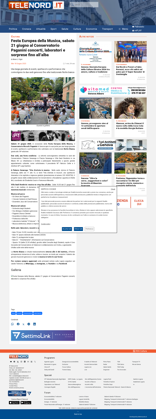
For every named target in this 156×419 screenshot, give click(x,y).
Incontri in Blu (89, 384)
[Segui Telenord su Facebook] (14, 361)
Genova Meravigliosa (74, 384)
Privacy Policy (13, 384)
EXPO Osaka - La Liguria (75, 379)
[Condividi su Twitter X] (23, 324)
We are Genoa (136, 364)
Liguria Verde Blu (84, 399)
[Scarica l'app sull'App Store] (14, 403)
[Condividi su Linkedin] (34, 324)
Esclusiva (65, 364)
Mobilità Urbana (84, 402)
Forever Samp (66, 369)
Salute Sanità (107, 367)
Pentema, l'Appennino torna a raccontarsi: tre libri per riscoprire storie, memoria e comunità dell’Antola (130, 182)
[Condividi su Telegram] (28, 324)
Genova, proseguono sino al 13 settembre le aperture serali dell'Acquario (94, 125)
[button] (123, 29)
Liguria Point (107, 379)
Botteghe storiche (49, 382)
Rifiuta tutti (78, 229)
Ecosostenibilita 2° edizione (52, 396)
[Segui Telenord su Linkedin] (24, 361)
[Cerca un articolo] (35, 361)
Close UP (47, 367)
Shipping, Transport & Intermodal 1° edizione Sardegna (121, 399)
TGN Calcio (120, 364)
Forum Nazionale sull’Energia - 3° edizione (57, 404)
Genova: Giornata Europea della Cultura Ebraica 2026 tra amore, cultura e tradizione (95, 69)
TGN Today (120, 367)
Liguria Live (87, 367)
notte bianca (37, 313)
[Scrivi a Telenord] (28, 361)
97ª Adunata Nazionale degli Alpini (55, 379)
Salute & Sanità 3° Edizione (87, 404)
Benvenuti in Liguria (50, 364)
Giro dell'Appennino (74, 387)
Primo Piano (107, 361)
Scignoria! (106, 369)
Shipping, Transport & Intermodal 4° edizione (118, 404)
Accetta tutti (67, 229)
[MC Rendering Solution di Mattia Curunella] (113, 145)
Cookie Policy (13, 386)
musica (19, 313)
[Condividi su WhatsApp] (13, 324)
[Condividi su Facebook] (18, 324)
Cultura (77, 29)
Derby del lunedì (49, 369)
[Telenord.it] (19, 393)
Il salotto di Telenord (90, 361)
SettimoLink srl (142, 417)
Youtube (51, 264)
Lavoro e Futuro (84, 396)
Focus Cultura (66, 367)
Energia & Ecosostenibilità (70, 361)
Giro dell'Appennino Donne (93, 379)
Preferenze (89, 229)
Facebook (63, 264)
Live (85, 369)
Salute (65, 29)
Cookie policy (45, 224)
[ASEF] (43, 135)
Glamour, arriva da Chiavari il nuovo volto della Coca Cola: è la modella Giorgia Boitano (130, 125)
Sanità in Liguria (138, 379)
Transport (107, 29)
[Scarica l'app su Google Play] (26, 403)
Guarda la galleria (43, 126)
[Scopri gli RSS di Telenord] (31, 361)
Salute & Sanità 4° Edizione (112, 396)
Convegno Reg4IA (49, 387)
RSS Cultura (141, 351)
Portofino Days (108, 384)
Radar (105, 364)
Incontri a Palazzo (90, 382)
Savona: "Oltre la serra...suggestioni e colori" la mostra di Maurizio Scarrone (94, 182)
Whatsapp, (30, 264)
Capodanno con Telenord (52, 384)
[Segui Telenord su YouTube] (11, 361)
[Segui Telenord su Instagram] (21, 361)
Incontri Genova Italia (90, 364)
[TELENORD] (18, 356)
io (133, 384)
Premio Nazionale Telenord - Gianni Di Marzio (117, 387)
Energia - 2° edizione (50, 402)
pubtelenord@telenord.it (16, 380)
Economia (91, 29)
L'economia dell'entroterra (93, 387)
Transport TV (136, 361)
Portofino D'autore (109, 382)
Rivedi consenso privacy (16, 388)
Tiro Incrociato (121, 369)
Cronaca (26, 29)
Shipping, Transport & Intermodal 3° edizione (118, 402)
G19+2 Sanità (72, 382)
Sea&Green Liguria (139, 382)
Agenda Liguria (49, 361)
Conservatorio (28, 313)
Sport (53, 29)
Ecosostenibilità (49, 399)
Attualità (40, 29)
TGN (118, 361)
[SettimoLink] (43, 335)
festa (13, 313)
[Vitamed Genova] (113, 90)
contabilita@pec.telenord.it (20, 376)
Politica (13, 29)
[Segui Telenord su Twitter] (18, 361)
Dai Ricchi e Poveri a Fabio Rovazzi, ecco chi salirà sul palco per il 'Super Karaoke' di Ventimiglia (130, 71)
